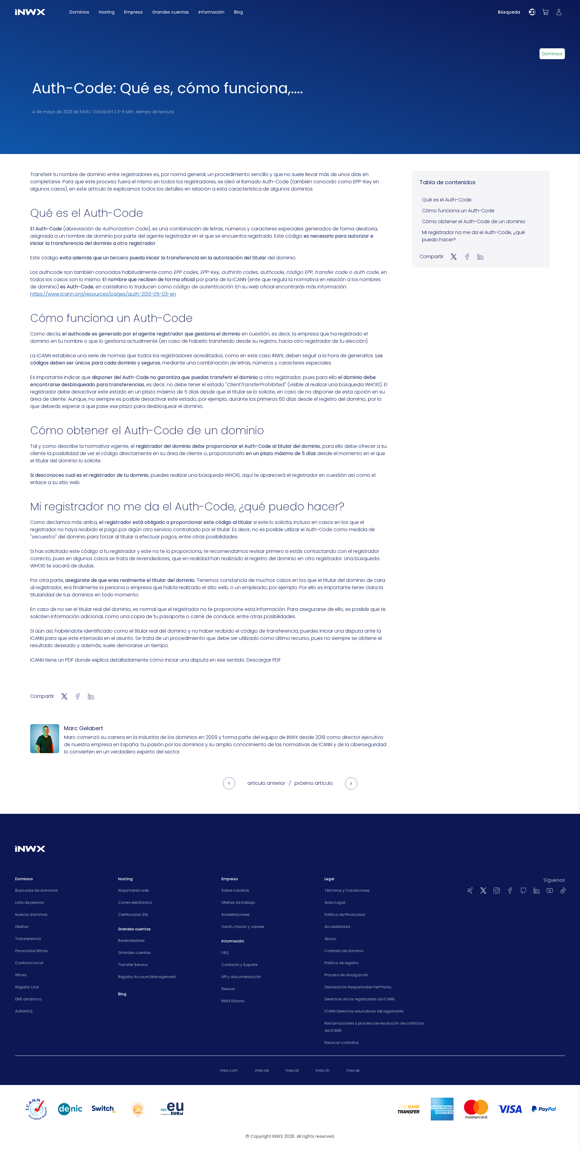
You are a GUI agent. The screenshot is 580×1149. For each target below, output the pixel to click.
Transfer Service (132, 964)
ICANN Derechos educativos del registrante (363, 1011)
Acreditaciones (235, 914)
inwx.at (292, 1070)
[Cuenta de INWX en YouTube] (549, 890)
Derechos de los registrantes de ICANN (359, 999)
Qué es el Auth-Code (447, 199)
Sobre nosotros (235, 890)
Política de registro (341, 962)
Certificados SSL (133, 914)
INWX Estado (232, 1000)
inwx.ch (323, 1070)
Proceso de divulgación (346, 974)
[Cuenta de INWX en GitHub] (523, 890)
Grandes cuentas (134, 952)
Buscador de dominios (36, 890)
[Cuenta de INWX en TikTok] (563, 890)
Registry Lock (27, 987)
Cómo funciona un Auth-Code (458, 210)
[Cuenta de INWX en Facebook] (510, 890)
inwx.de (262, 1070)
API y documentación (241, 976)
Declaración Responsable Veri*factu (358, 987)
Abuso (330, 938)
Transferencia (28, 938)
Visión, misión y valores (242, 926)
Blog (122, 994)
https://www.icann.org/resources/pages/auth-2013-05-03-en (103, 293)
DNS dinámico (28, 999)
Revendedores (131, 940)
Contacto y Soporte (239, 964)
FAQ (224, 952)
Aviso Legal (334, 902)
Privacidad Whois (31, 950)
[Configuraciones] (532, 12)
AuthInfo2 (24, 1011)
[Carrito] (546, 12)
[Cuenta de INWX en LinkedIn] (536, 890)
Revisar (228, 988)
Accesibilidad (337, 926)
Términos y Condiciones (346, 890)
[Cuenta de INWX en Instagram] (496, 890)
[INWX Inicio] (30, 12)
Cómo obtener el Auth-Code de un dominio (473, 221)
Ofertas (21, 926)
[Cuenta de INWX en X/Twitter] (483, 890)
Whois (21, 974)
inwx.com (229, 1070)
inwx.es (353, 1070)
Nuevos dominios (31, 914)
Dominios (552, 54)
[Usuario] (559, 12)
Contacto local (29, 962)
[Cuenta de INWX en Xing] (470, 890)
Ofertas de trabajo (238, 902)
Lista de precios (29, 902)
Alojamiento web (133, 890)
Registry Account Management (147, 976)
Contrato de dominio (343, 950)
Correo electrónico (135, 902)
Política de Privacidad (344, 914)
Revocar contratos (341, 1042)
